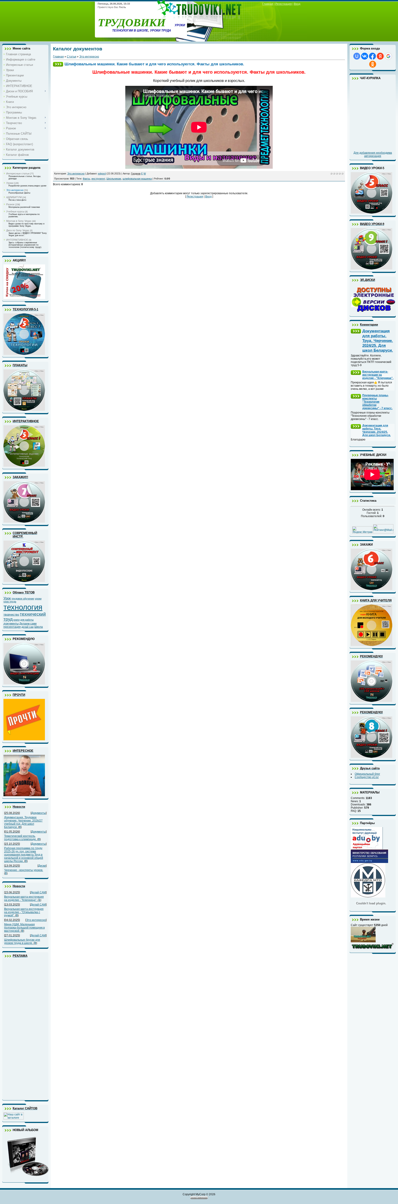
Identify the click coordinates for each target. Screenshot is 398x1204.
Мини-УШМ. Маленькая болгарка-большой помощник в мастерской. (24, 927)
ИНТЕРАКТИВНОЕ (17, 239)
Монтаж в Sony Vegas (18, 221)
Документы (38, 813)
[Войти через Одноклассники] (372, 64)
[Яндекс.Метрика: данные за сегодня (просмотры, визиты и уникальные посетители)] (362, 529)
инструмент (98, 178)
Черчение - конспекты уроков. (23, 870)
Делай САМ (38, 892)
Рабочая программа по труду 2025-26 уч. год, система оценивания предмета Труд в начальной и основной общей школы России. (23, 855)
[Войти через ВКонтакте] (364, 56)
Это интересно (14, 190)
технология (22, 607)
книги (16, 619)
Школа (38, 626)
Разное (10, 204)
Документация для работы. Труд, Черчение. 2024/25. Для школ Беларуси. (377, 341)
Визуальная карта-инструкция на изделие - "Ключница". (24, 898)
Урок (7, 598)
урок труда (9, 601)
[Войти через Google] (388, 56)
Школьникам (113, 178)
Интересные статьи (17, 173)
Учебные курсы (15, 211)
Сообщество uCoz (367, 777)
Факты (86, 178)
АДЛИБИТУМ (14, 197)
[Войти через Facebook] (372, 56)
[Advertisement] (21, 1029)
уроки (38, 598)
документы (11, 623)
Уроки (9, 183)
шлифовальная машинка (137, 178)
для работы (27, 619)
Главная (267, 4)
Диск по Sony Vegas (17, 230)
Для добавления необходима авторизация (373, 154)
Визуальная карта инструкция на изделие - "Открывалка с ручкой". (24, 912)
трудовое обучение (23, 598)
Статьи (71, 56)
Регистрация (283, 4)
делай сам (27, 626)
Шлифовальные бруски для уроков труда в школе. (22, 941)
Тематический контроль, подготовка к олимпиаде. (20, 837)
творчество (11, 614)
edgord (102, 173)
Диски (42, 865)
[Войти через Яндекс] (380, 56)
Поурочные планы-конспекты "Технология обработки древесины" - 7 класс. (377, 402)
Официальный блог (367, 774)
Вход (297, 4)
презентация (12, 626)
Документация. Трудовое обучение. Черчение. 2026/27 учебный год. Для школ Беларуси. (23, 822)
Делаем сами (28, 623)
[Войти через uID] (356, 56)
